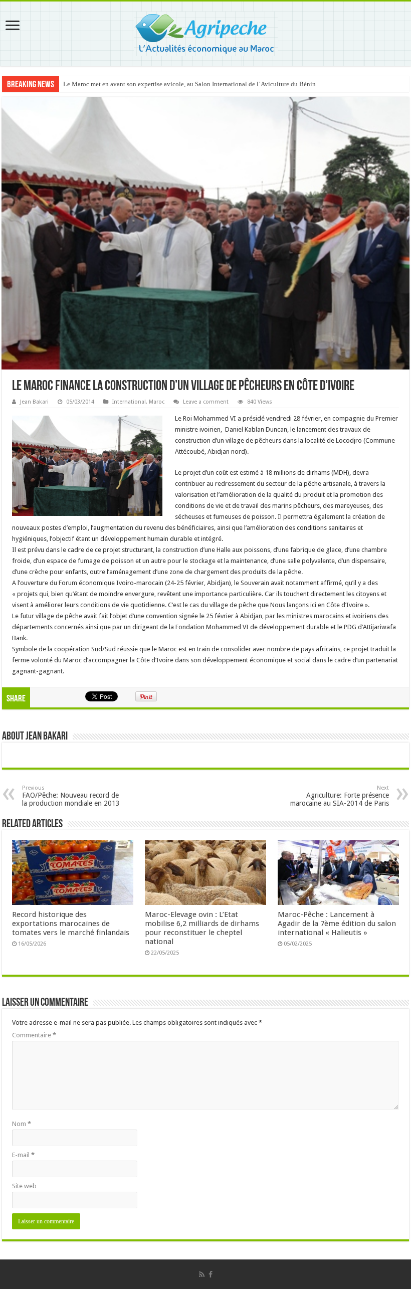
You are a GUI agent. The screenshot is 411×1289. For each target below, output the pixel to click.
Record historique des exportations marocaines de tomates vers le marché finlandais (70, 923)
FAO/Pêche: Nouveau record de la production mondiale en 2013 (71, 796)
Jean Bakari (34, 402)
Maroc (156, 402)
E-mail (23, 1155)
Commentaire (34, 1035)
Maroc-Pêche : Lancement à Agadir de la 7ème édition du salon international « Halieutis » (337, 923)
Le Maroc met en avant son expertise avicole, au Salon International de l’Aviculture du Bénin (189, 84)
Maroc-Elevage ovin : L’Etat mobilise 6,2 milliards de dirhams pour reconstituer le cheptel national (202, 928)
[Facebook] (211, 1274)
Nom (21, 1124)
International (129, 402)
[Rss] (202, 1274)
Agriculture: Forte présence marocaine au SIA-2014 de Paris (339, 796)
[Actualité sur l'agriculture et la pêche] (206, 32)
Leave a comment (206, 402)
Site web (24, 1186)
